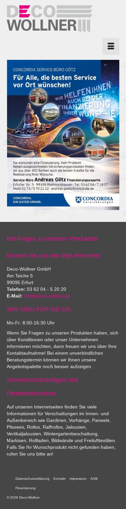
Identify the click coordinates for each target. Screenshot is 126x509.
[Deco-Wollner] (49, 19)
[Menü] (110, 46)
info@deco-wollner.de (47, 296)
